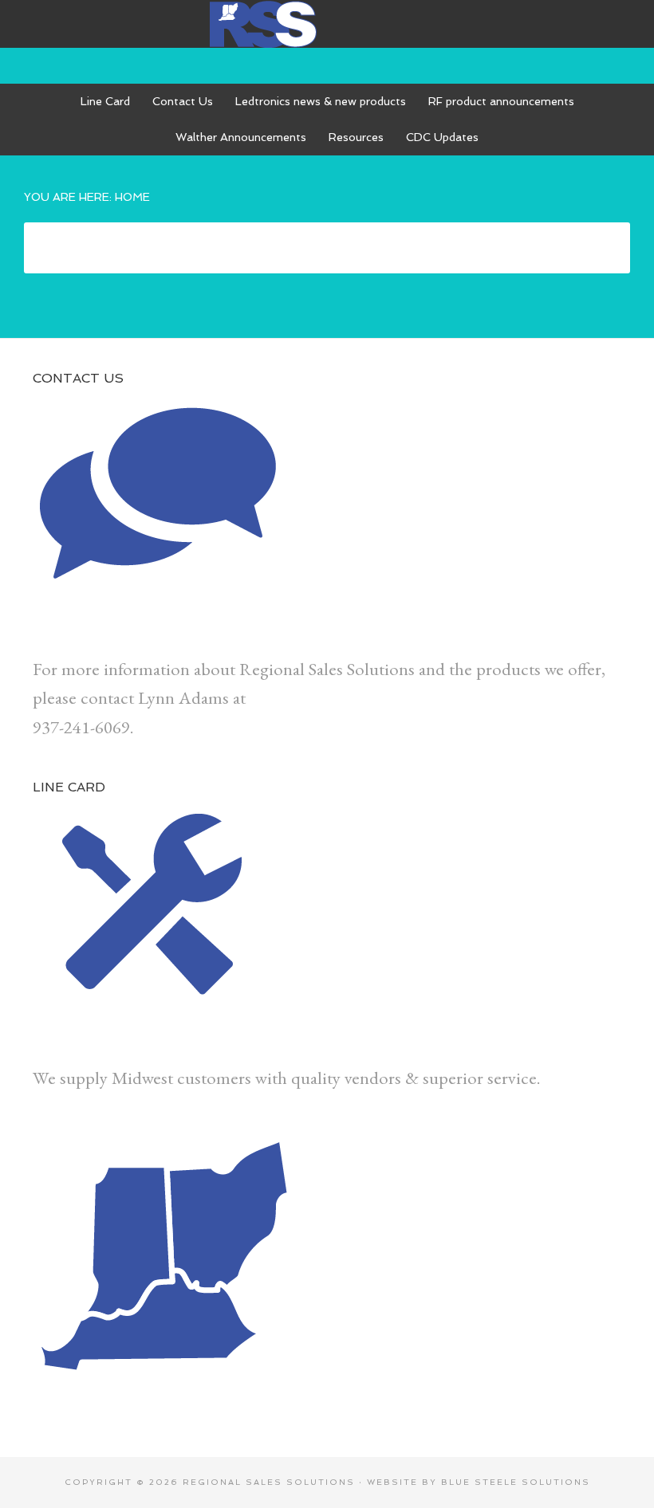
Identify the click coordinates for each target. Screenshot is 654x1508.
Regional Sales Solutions (327, 24)
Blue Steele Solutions (515, 1482)
